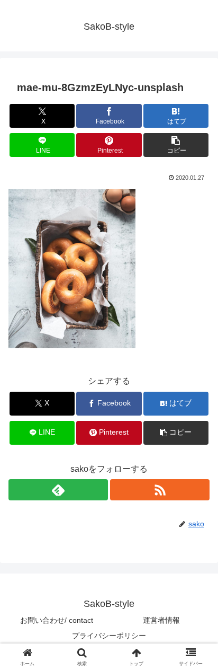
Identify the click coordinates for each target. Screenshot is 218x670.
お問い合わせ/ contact (56, 620)
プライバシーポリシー (109, 635)
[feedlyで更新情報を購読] (58, 489)
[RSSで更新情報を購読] (160, 489)
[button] (176, 145)
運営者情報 (161, 620)
